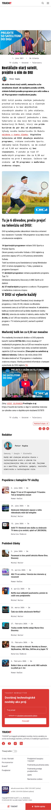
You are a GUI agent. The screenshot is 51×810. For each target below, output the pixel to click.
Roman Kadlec (16, 498)
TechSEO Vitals (27, 800)
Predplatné (6, 770)
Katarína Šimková (18, 534)
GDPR (29, 775)
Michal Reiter (17, 516)
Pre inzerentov (7, 762)
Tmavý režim (7, 751)
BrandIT (5, 766)
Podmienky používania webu (38, 765)
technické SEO (7, 800)
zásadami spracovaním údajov (27, 716)
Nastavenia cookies (34, 779)
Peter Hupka (14, 79)
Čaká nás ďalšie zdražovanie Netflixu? (25, 612)
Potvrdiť (25, 721)
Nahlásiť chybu (40, 424)
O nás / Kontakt (8, 759)
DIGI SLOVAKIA (15, 403)
